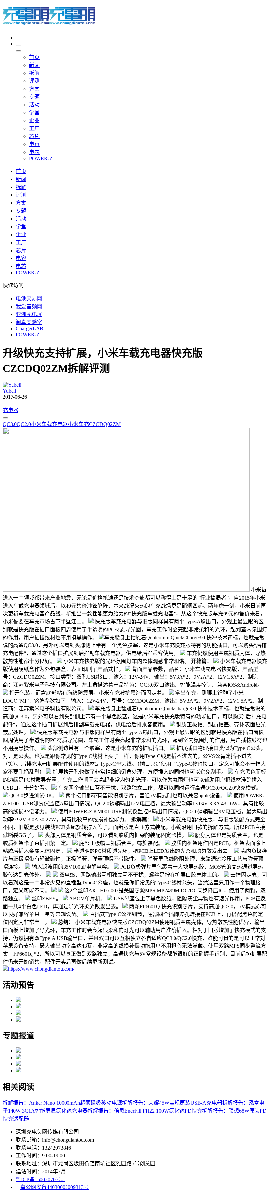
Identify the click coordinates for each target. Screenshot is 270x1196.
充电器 (10, 410)
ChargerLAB (29, 328)
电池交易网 (29, 298)
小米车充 (78, 424)
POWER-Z (28, 334)
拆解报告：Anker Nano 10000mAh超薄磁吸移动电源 (62, 1103)
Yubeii (9, 391)
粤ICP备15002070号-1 (40, 1179)
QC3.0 (10, 424)
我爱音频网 (29, 306)
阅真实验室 (29, 322)
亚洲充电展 (29, 314)
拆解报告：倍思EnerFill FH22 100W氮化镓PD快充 (145, 1111)
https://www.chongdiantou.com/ (41, 969)
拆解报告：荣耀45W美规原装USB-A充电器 (172, 1103)
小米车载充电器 (49, 424)
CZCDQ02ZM (105, 424)
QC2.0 (24, 424)
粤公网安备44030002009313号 (54, 1187)
